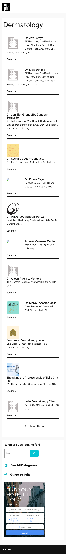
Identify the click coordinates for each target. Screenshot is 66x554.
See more (11, 59)
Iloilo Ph (6, 549)
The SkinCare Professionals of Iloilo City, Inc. (33, 379)
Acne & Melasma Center (40, 241)
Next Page (37, 426)
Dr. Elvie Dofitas (35, 69)
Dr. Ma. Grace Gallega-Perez (25, 216)
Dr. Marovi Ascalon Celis (40, 302)
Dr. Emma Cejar (35, 179)
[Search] (34, 453)
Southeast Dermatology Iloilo (25, 340)
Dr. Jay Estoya (34, 38)
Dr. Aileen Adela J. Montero (24, 278)
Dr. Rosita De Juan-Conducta (25, 158)
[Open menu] (62, 7)
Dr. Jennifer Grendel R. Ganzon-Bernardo (27, 116)
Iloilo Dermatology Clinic (40, 401)
